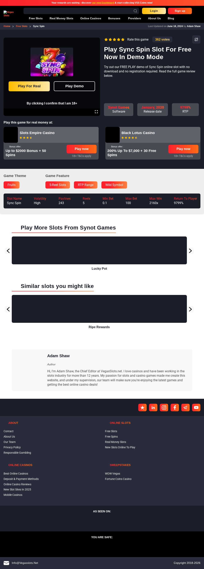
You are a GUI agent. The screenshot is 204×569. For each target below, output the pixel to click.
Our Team (10, 442)
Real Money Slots (115, 442)
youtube (196, 407)
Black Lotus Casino (138, 133)
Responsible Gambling (17, 452)
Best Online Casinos (16, 473)
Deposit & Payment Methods (21, 478)
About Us (9, 436)
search (135, 11)
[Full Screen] (96, 112)
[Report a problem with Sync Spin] (196, 39)
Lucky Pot (99, 268)
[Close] (96, 40)
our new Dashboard (103, 2)
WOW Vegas (112, 473)
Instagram (164, 407)
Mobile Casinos (13, 494)
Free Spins (111, 436)
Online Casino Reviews (17, 484)
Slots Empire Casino (37, 133)
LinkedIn (153, 407)
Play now (81, 149)
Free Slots (111, 431)
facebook (175, 407)
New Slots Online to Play (120, 447)
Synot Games (118, 107)
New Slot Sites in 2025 (17, 489)
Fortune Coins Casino (118, 478)
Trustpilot (142, 407)
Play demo (74, 86)
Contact (9, 431)
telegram (185, 407)
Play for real (29, 86)
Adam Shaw (193, 26)
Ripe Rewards (99, 327)
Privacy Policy (12, 447)
